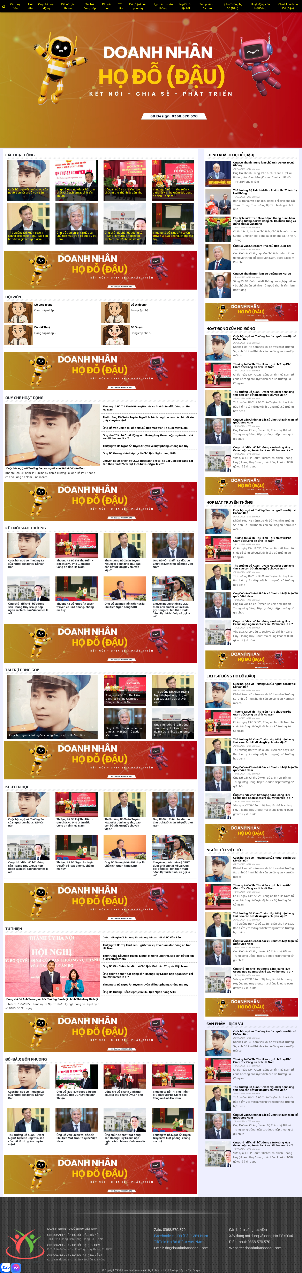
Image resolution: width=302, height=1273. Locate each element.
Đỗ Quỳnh (137, 327)
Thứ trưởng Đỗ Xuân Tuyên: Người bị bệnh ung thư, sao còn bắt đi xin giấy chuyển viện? (28, 236)
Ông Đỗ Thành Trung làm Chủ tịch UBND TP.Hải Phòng (264, 164)
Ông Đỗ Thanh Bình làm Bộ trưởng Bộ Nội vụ (262, 273)
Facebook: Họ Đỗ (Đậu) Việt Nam (181, 1236)
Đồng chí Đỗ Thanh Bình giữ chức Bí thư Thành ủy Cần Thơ (123, 191)
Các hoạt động (16, 6)
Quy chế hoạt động (46, 6)
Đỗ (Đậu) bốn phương (137, 6)
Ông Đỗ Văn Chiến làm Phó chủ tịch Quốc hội (262, 245)
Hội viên (30, 6)
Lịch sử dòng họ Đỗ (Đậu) (232, 6)
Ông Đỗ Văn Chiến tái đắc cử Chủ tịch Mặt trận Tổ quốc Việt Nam (76, 236)
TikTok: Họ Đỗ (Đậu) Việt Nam (178, 1241)
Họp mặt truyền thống (163, 6)
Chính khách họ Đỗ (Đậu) (288, 6)
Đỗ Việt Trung (43, 304)
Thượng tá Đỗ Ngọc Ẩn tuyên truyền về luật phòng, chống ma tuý (173, 236)
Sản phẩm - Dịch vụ (224, 1023)
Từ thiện (119, 6)
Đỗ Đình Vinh (139, 304)
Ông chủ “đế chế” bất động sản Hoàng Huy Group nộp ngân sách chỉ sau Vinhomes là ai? (124, 236)
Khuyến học (107, 6)
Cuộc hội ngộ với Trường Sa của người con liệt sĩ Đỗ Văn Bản (28, 191)
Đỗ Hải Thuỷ (42, 327)
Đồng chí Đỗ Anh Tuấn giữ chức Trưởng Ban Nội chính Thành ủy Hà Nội (52, 999)
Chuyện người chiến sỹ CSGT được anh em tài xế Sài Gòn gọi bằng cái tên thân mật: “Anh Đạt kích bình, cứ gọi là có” (148, 462)
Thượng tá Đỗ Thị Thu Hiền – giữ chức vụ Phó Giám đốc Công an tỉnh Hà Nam (172, 192)
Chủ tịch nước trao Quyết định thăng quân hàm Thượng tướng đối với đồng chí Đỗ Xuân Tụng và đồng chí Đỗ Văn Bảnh (264, 221)
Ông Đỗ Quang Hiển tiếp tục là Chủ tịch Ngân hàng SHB (139, 453)
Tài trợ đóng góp (90, 6)
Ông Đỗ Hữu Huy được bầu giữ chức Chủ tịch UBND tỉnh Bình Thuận (75, 192)
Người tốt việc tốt (185, 6)
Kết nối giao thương (68, 6)
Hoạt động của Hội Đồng (260, 6)
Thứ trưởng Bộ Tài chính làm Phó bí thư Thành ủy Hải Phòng (265, 192)
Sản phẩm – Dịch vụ (207, 6)
